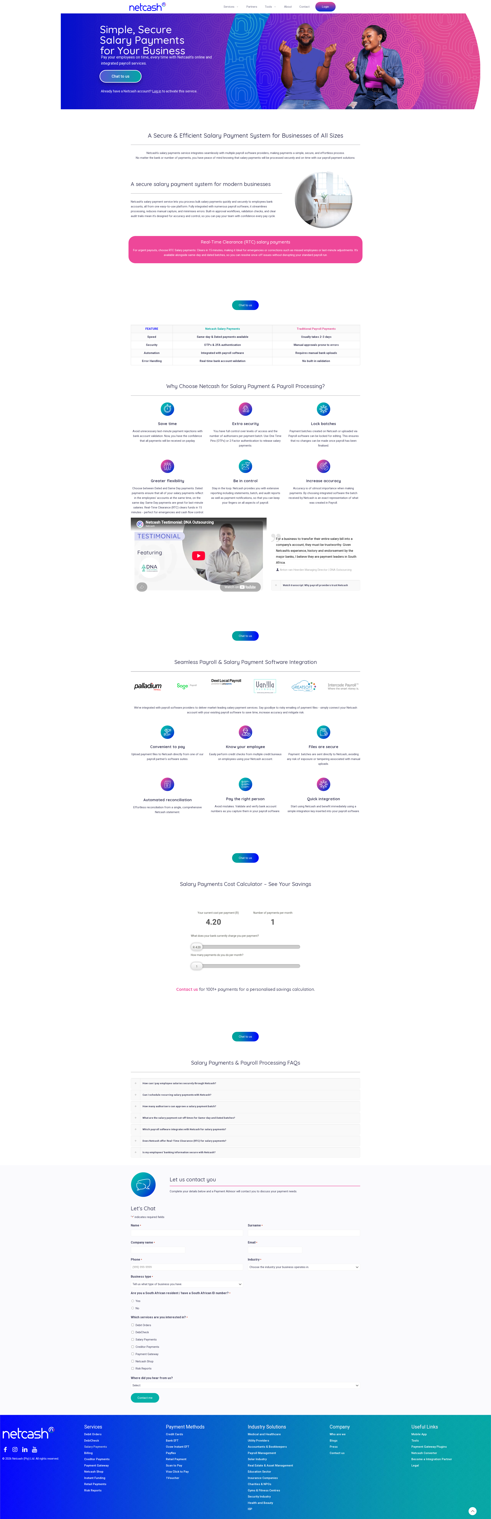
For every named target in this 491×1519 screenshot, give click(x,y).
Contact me (145, 1398)
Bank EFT (172, 1440)
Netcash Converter (424, 1453)
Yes (138, 1301)
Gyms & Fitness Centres (264, 1490)
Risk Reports (144, 1368)
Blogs (333, 1440)
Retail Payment (176, 1459)
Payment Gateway (147, 1354)
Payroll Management (262, 1453)
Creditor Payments (147, 1347)
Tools (415, 1440)
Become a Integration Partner (431, 1459)
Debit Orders (143, 1325)
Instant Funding (94, 1478)
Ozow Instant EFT (177, 1446)
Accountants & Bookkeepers (267, 1446)
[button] (315, 585)
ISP (250, 1509)
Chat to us (120, 76)
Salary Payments (146, 1339)
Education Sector (259, 1471)
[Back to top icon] (473, 1511)
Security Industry (259, 1496)
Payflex (171, 1453)
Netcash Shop (144, 1361)
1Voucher (172, 1478)
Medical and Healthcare (264, 1434)
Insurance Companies (263, 1478)
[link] (148, 686)
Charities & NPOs (259, 1484)
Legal (415, 1465)
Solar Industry (257, 1459)
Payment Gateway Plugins (429, 1446)
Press (334, 1446)
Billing (88, 1453)
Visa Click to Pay (177, 1471)
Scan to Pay (174, 1465)
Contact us (337, 1453)
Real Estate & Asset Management (270, 1465)
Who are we (338, 1434)
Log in (156, 91)
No (137, 1308)
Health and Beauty (260, 1503)
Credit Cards (174, 1434)
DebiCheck (142, 1332)
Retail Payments (95, 1484)
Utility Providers (258, 1440)
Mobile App (419, 1434)
